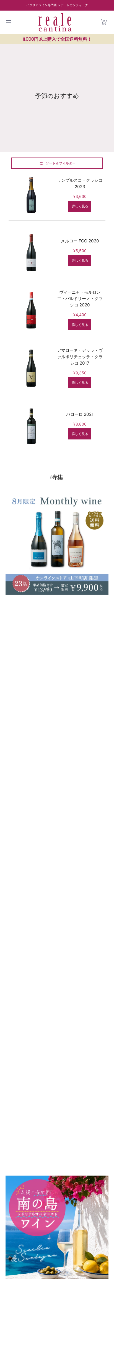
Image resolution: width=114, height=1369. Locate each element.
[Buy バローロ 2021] (31, 425)
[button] (103, 22)
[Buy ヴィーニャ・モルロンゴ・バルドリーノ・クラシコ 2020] (31, 309)
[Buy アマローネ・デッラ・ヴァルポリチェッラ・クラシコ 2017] (31, 368)
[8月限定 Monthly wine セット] (57, 833)
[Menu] (8, 22)
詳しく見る (80, 206)
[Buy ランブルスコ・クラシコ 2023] (31, 194)
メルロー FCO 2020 (80, 241)
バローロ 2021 (80, 414)
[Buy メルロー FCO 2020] (31, 252)
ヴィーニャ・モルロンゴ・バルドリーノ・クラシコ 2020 (80, 298)
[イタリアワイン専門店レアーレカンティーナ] (55, 22)
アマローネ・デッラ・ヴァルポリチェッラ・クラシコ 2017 (80, 357)
